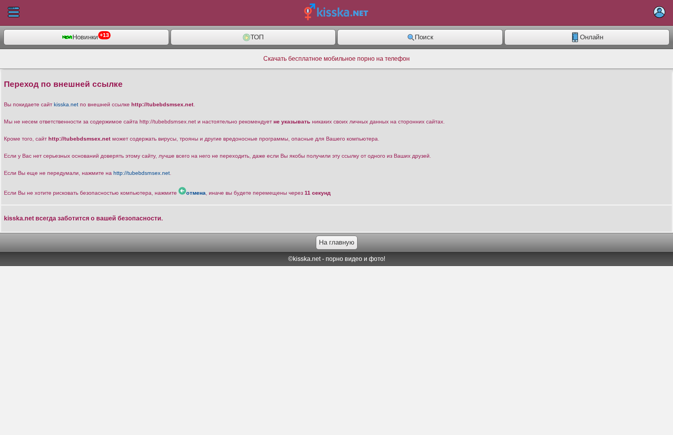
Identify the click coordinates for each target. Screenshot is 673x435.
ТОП (257, 37)
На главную (336, 242)
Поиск (424, 37)
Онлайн (591, 37)
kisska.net (66, 104)
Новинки (90, 36)
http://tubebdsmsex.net (141, 173)
